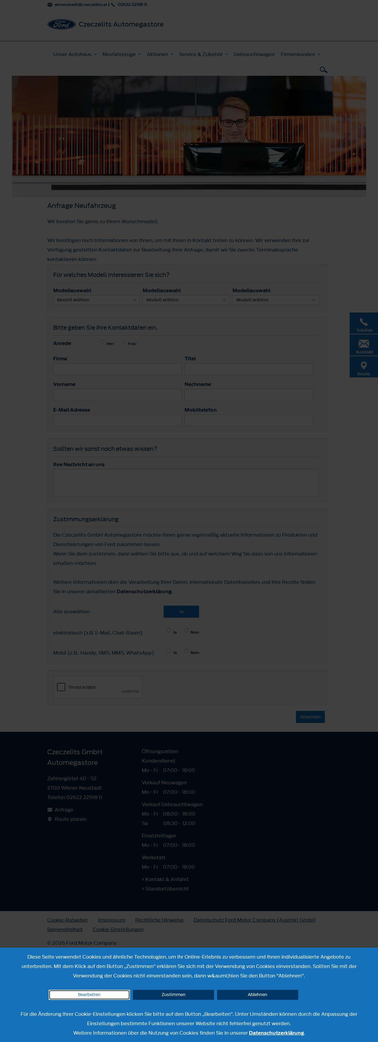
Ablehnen (257, 995)
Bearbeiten (89, 995)
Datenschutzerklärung (276, 1032)
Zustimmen (173, 995)
